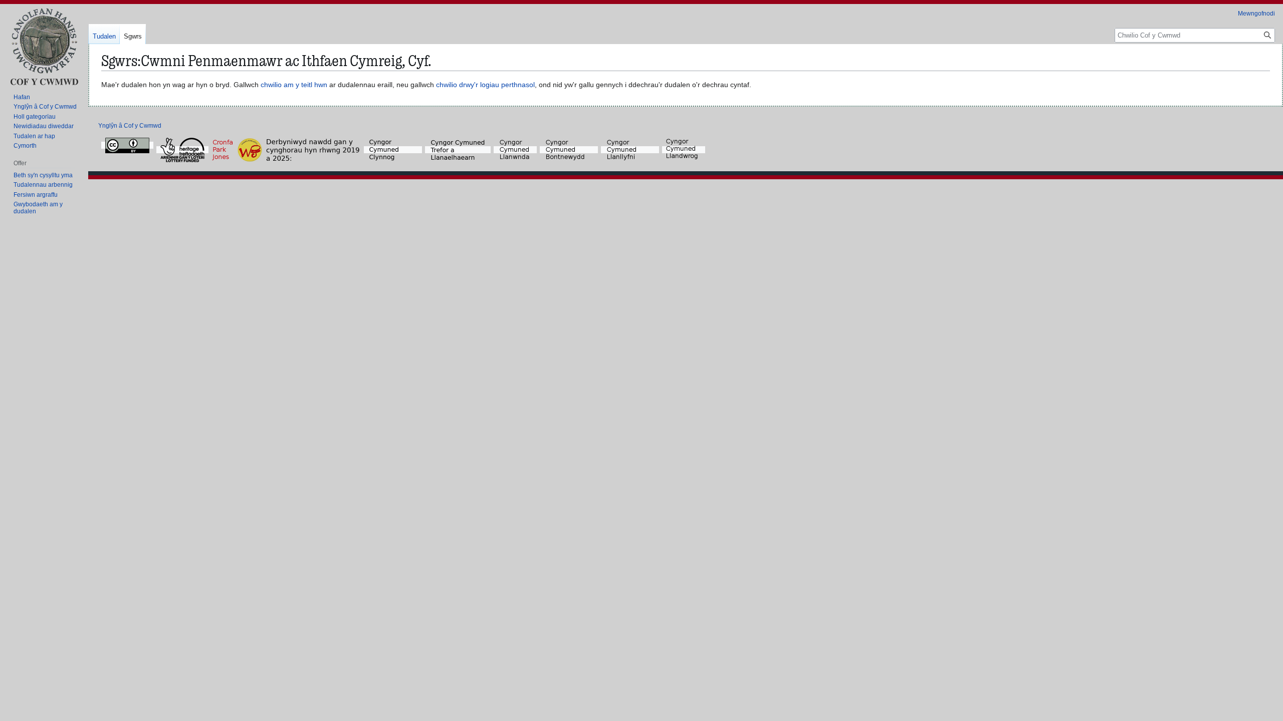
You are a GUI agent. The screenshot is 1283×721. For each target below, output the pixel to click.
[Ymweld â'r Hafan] (44, 46)
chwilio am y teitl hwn (294, 85)
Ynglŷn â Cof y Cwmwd (129, 125)
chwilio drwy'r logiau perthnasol (485, 85)
